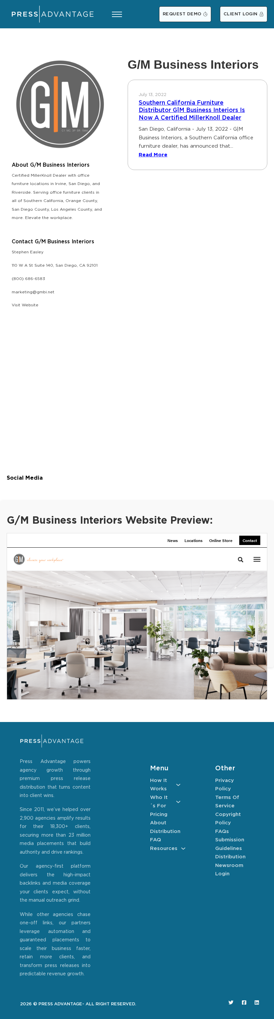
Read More (153, 155)
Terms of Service (227, 801)
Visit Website (25, 305)
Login (222, 874)
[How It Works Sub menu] (178, 784)
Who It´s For (159, 801)
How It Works (158, 784)
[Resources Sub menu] (183, 848)
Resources (163, 848)
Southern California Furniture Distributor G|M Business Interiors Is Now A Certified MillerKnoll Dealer (192, 110)
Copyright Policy (228, 818)
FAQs (222, 831)
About (158, 823)
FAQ (155, 840)
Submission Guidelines (229, 844)
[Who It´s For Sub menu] (178, 801)
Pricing (158, 814)
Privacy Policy (224, 784)
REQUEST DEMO (182, 14)
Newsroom (229, 865)
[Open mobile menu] (117, 14)
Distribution (165, 831)
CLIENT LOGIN (241, 14)
